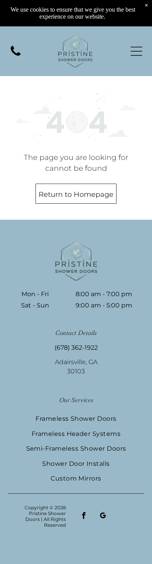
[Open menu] (136, 51)
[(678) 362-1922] (15, 55)
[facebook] (83, 516)
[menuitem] (76, 418)
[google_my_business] (102, 516)
